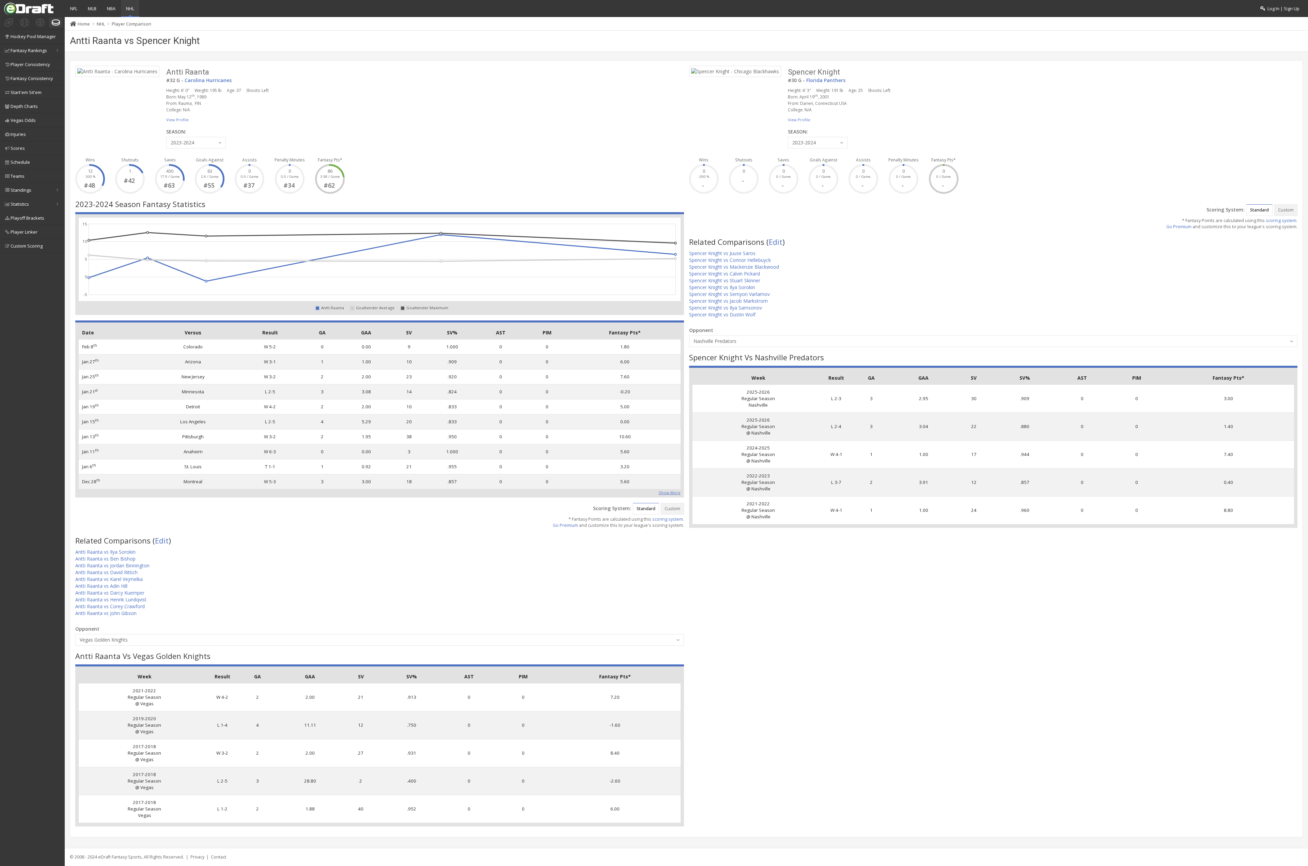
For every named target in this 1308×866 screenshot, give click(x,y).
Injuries (18, 134)
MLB (92, 8)
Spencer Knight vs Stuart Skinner (724, 280)
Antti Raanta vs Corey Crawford (110, 606)
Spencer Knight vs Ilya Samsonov (725, 307)
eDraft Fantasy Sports (120, 857)
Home (84, 24)
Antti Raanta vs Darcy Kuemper (109, 592)
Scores (18, 148)
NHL (130, 8)
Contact (218, 857)
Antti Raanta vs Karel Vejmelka (109, 579)
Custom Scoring (27, 246)
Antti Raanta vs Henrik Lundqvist (110, 599)
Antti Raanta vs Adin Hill (101, 586)
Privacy (197, 857)
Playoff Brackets (27, 218)
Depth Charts (24, 106)
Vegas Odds (23, 120)
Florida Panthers (825, 80)
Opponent (87, 629)
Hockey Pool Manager (33, 36)
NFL (73, 8)
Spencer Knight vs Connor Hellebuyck (730, 260)
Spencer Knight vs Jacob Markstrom (728, 301)
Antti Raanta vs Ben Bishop (105, 558)
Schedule (20, 162)
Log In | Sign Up (1282, 9)
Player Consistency (30, 64)
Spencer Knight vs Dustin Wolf (722, 314)
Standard (646, 508)
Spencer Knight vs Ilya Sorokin (722, 287)
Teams (18, 176)
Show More (670, 492)
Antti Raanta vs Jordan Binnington (112, 565)
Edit (162, 540)
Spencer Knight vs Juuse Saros (722, 253)
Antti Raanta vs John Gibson (106, 613)
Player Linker (24, 232)
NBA (111, 8)
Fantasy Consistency (32, 78)
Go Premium (565, 525)
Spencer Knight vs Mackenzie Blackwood (734, 267)
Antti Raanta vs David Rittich (106, 572)
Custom (672, 508)
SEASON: (176, 131)
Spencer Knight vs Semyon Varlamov (729, 294)
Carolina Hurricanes (208, 80)
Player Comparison (131, 24)
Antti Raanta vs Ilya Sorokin (105, 552)
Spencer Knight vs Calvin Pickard (724, 273)
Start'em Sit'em (26, 92)
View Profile (177, 119)
